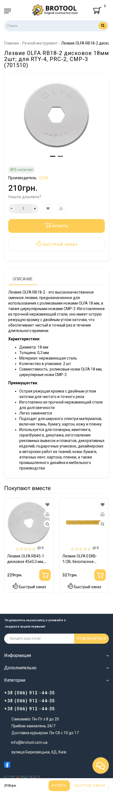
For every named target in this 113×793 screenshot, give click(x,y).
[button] (52, 156)
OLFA (43, 178)
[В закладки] (23, 504)
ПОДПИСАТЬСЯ (91, 638)
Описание (23, 279)
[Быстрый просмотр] (23, 524)
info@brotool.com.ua (29, 742)
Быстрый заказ (89, 786)
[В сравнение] (22, 514)
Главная (11, 43)
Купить (59, 786)
